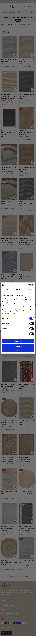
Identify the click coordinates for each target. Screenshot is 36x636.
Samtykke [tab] (6, 289)
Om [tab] (29, 289)
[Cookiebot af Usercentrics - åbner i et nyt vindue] (26, 285)
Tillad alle (18, 341)
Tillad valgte (18, 346)
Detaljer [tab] (18, 289)
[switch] (31, 323)
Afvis (18, 351)
